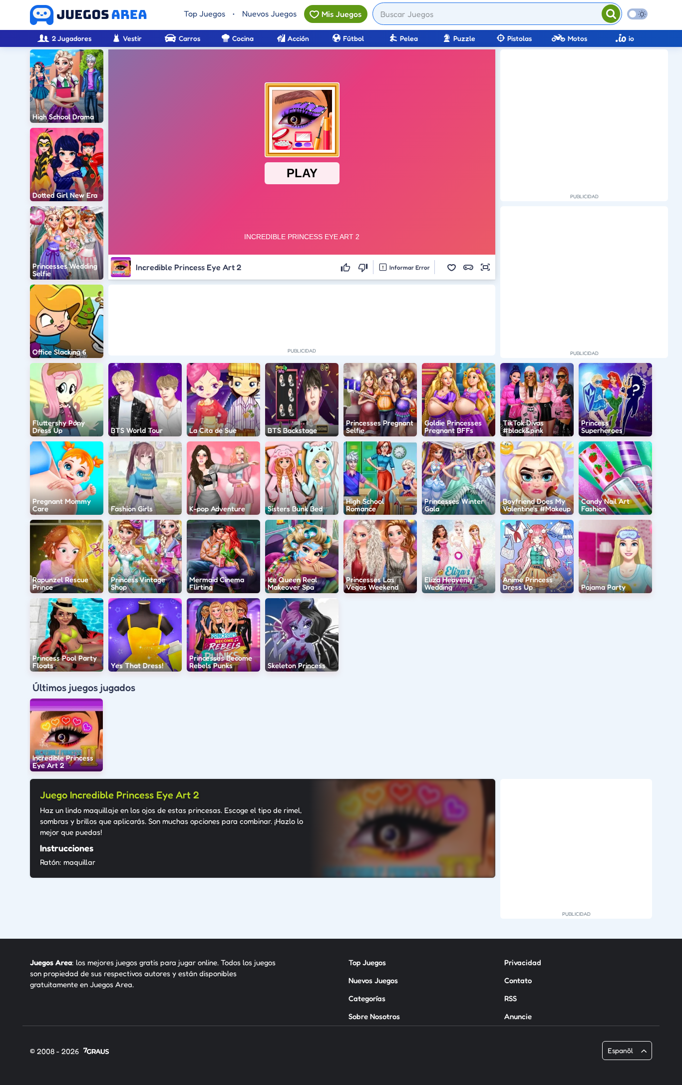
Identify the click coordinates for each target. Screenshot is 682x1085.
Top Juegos (204, 13)
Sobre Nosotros (374, 1016)
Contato (518, 980)
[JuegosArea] (88, 15)
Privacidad (522, 962)
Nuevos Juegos (269, 13)
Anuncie (518, 1016)
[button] (451, 267)
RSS (510, 998)
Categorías (366, 998)
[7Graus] (96, 1052)
